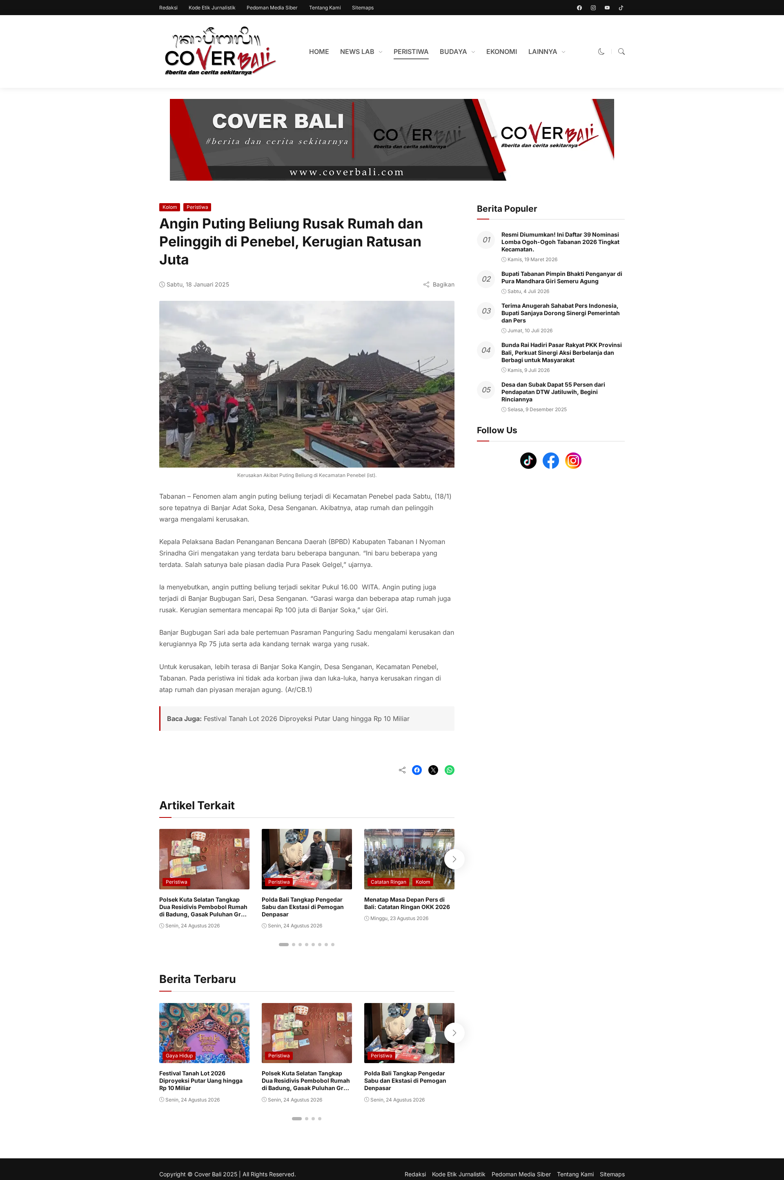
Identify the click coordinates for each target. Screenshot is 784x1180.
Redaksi (168, 7)
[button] (601, 51)
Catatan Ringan (388, 882)
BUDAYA (453, 51)
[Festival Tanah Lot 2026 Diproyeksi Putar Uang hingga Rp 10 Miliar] (204, 1057)
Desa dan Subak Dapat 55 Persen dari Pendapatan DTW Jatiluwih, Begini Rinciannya (553, 392)
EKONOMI (501, 51)
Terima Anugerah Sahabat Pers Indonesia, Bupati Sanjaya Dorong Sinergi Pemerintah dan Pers (560, 313)
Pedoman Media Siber (272, 7)
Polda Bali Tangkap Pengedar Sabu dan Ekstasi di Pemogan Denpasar (303, 907)
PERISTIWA (411, 51)
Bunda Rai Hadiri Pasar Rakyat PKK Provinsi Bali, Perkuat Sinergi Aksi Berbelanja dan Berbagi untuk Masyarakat (561, 352)
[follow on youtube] (607, 7)
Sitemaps (363, 7)
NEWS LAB (357, 51)
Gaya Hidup (179, 1055)
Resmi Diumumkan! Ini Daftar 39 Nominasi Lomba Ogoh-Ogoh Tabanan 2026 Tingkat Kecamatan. (560, 242)
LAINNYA (542, 51)
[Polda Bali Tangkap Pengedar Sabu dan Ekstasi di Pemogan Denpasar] (307, 884)
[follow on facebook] (579, 7)
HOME (319, 51)
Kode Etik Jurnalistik (212, 7)
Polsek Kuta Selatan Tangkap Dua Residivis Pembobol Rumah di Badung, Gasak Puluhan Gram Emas (204, 910)
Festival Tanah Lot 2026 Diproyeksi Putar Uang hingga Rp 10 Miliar (307, 718)
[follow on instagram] (593, 7)
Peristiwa (197, 207)
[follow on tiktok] (621, 7)
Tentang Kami (325, 7)
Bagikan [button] (443, 284)
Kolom (170, 207)
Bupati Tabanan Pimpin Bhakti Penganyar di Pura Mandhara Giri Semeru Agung (561, 277)
